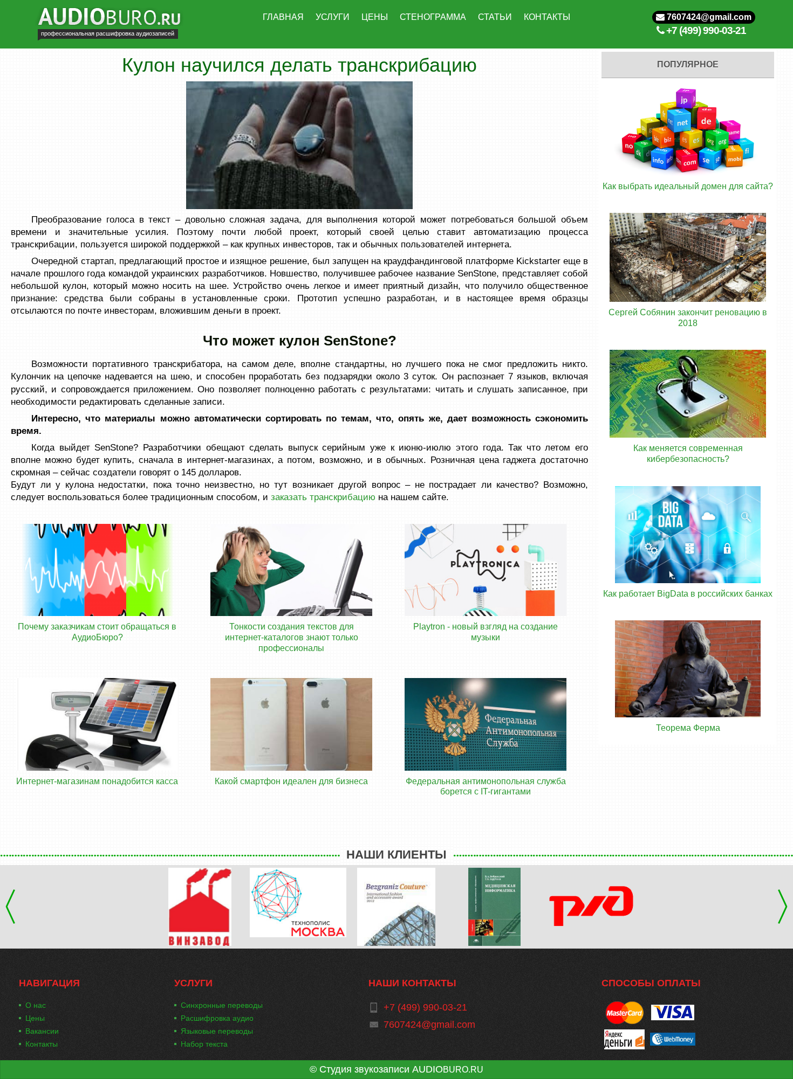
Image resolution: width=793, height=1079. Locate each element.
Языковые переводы (217, 1031)
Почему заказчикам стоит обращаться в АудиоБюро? (97, 632)
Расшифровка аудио (217, 1018)
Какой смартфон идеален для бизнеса (291, 781)
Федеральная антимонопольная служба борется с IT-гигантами (486, 787)
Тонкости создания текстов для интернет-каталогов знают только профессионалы (291, 637)
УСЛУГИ (333, 17)
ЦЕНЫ (374, 17)
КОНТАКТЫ (547, 17)
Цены (35, 1018)
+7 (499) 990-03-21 (706, 30)
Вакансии (42, 1031)
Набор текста (204, 1044)
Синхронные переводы (222, 1005)
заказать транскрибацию (323, 497)
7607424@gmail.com (708, 17)
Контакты (41, 1044)
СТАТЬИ (495, 17)
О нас (35, 1005)
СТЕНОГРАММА (433, 17)
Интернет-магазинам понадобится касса (97, 781)
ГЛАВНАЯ (283, 17)
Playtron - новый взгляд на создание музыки (485, 632)
